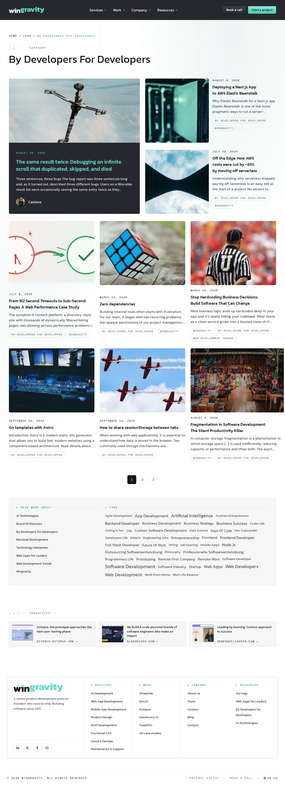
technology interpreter (32, 547)
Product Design (101, 717)
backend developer (122, 523)
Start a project (262, 10)
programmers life (119, 559)
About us (193, 693)
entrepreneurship (185, 537)
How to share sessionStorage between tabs (139, 427)
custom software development (160, 530)
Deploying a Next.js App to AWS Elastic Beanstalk (235, 90)
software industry (172, 566)
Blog (190, 717)
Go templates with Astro (31, 427)
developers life (116, 537)
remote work (209, 559)
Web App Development (107, 701)
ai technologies (27, 515)
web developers (242, 566)
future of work (154, 545)
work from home (157, 574)
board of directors (29, 523)
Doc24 (143, 701)
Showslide (146, 693)
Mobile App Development (108, 709)
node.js (229, 545)
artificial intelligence (192, 516)
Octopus (145, 709)
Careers (192, 709)
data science (198, 530)
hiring (173, 545)
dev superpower (246, 530)
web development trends (213, 338)
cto (129, 530)
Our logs (242, 693)
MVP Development (104, 725)
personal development (32, 539)
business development (161, 523)
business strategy (199, 523)
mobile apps (210, 545)
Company (139, 10)
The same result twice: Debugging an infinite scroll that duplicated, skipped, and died (68, 165)
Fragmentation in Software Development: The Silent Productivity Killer (228, 427)
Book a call (234, 10)
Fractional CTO (101, 733)
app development (151, 516)
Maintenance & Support (107, 749)
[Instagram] (47, 748)
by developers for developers (240, 120)
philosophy (173, 552)
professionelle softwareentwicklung (213, 552)
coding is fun (114, 530)
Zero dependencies (117, 304)
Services (96, 10)
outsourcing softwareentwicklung (133, 552)
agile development (118, 516)
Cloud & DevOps (102, 741)
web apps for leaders (31, 555)
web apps (213, 567)
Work (117, 10)
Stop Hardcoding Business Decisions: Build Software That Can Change (224, 300)
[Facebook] (37, 748)
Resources (165, 10)
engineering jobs (156, 537)
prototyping (145, 559)
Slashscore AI (148, 717)
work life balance (185, 575)
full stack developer (122, 545)
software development (130, 566)
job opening (189, 545)
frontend (209, 537)
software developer (236, 559)
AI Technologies (247, 723)
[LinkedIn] (18, 748)
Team (191, 701)
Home (13, 36)
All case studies (150, 733)
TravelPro (145, 725)
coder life (257, 523)
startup (195, 566)
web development (123, 575)
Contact (192, 725)
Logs (27, 36)
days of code (221, 530)
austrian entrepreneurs (232, 516)
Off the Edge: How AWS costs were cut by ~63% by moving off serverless (234, 164)
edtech (135, 537)
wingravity (224, 128)
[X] (27, 748)
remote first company (176, 559)
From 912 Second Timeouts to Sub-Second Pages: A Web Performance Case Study (47, 304)
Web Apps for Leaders (251, 701)
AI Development (102, 693)
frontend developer (237, 538)
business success (231, 523)
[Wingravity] (27, 10)
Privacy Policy (204, 778)
